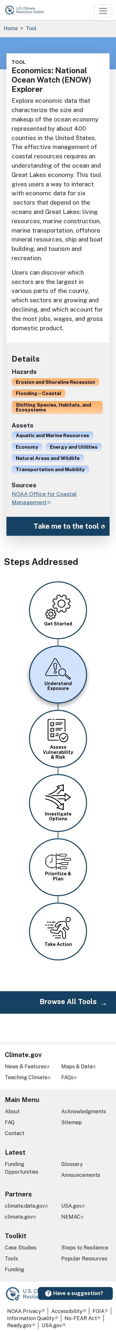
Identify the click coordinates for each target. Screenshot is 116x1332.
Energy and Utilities (74, 447)
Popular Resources (84, 1259)
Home (11, 28)
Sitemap (71, 1122)
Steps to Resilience (84, 1248)
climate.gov (19, 1217)
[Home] (27, 10)
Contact (14, 1133)
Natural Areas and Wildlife (48, 458)
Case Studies (20, 1248)
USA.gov (71, 1206)
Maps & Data (76, 1066)
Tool (31, 28)
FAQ (10, 1122)
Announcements (80, 1175)
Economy (27, 447)
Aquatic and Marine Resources (52, 435)
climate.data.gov (25, 1206)
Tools (11, 1259)
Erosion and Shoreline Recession (55, 382)
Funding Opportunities (21, 1168)
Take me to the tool (66, 526)
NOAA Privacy (24, 1311)
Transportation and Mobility (50, 469)
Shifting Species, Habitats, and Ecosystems (53, 407)
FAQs (67, 1077)
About (12, 1111)
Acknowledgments (83, 1111)
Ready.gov (19, 1325)
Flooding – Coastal (38, 393)
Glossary (72, 1164)
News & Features (25, 1066)
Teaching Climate (26, 1077)
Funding (14, 1269)
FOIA (98, 1311)
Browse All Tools (68, 1001)
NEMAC (70, 1217)
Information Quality (30, 1318)
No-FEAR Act (80, 1318)
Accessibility (66, 1311)
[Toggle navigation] (103, 10)
